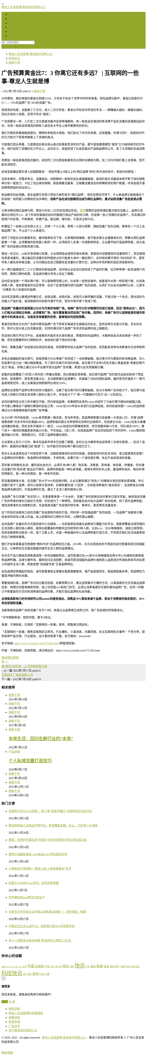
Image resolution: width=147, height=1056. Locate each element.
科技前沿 (14, 18)
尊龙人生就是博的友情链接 (26, 1013)
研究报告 (135, 967)
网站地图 (7, 1052)
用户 (117, 966)
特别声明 (14, 1008)
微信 (4, 657)
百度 (122, 966)
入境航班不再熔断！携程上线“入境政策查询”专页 (40, 868)
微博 (72, 967)
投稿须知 (14, 1017)
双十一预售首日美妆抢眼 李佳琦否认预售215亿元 (40, 940)
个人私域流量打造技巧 (30, 760)
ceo (17, 966)
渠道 (106, 966)
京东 (52, 967)
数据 (99, 966)
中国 (30, 966)
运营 (47, 974)
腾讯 (30, 974)
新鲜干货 (39, 91)
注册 (11, 46)
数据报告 (14, 27)
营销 (83, 210)
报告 (93, 966)
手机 (88, 967)
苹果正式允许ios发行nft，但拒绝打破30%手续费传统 (42, 926)
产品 (47, 966)
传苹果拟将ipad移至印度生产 (27, 897)
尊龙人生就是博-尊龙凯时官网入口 (23, 7)
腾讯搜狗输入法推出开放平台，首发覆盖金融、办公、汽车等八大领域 (53, 825)
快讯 (80, 965)
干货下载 (14, 31)
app (3, 966)
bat (13, 967)
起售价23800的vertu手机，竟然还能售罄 (34, 883)
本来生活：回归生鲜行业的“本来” (41, 738)
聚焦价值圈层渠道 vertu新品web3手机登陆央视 (38, 854)
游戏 (112, 966)
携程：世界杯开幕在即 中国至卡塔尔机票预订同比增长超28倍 (48, 839)
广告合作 (14, 1026)
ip (20, 966)
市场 (60, 967)
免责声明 (14, 1021)
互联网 (39, 966)
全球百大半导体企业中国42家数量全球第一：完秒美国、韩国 (47, 911)
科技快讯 (14, 35)
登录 (4, 46)
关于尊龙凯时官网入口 (23, 1030)
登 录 (4, 1001)
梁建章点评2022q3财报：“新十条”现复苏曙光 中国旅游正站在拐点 (50, 811)
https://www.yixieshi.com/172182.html (36, 643)
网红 (10, 657)
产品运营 (14, 751)
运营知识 (14, 22)
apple (9, 967)
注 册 (12, 1001)
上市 (24, 966)
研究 (128, 966)
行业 (41, 974)
